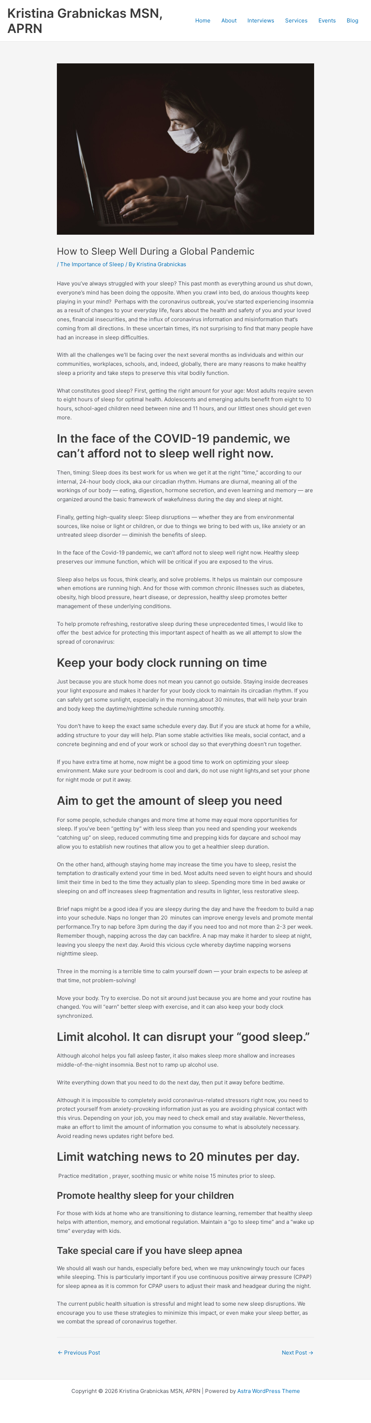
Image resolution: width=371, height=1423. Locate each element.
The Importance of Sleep (92, 264)
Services (296, 20)
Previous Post (79, 1352)
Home (202, 20)
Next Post (297, 1352)
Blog (352, 20)
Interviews (260, 20)
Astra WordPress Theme (268, 1391)
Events (327, 20)
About (229, 20)
